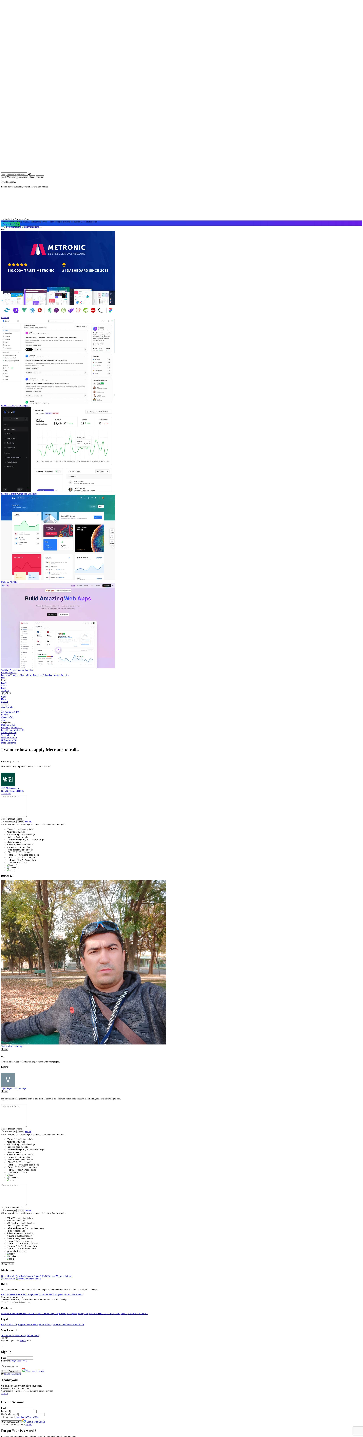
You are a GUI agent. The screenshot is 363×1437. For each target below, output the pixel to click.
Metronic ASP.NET (27, 1313)
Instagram (25, 1335)
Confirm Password (9, 1414)
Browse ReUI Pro (11, 224)
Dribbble (34, 1335)
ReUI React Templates (137, 1313)
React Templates (55, 1294)
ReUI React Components (115, 1313)
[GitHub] (7, 694)
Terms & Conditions (62, 1324)
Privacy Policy (45, 1324)
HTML (20, 791)
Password (5, 1360)
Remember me (11, 1366)
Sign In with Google (35, 1371)
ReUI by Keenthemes (11, 1294)
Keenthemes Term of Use (27, 1417)
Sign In (5, 704)
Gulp (3, 791)
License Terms (31, 1324)
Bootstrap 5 (11, 791)
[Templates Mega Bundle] (28, 1278)
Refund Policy (77, 1324)
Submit (28, 821)
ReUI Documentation (73, 1294)
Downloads (20, 1276)
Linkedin (16, 1335)
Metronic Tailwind (9, 1313)
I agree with (10, 1417)
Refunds (68, 1276)
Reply (4, 1049)
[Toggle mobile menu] (2, 227)
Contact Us (12, 1324)
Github (7, 1335)
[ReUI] (1, 694)
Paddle (23, 1340)
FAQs (4, 1324)
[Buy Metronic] (8, 1278)
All (3, 177)
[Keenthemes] (22, 227)
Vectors (57, 675)
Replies (40, 177)
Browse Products (8, 672)
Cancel (20, 822)
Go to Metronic (8, 1276)
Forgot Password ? (18, 1360)
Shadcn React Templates (31, 675)
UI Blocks (43, 1294)
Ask (7, 707)
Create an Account (12, 1374)
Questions (11, 177)
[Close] (2, 1346)
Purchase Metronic (56, 1276)
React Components (29, 1294)
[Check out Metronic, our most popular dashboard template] (3, 694)
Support (21, 1324)
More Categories (8, 743)
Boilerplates (48, 675)
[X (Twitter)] (10, 694)
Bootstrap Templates (10, 675)
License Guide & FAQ (36, 1276)
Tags (32, 177)
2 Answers (6, 793)
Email (3, 1358)
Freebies (64, 675)
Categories (22, 177)
